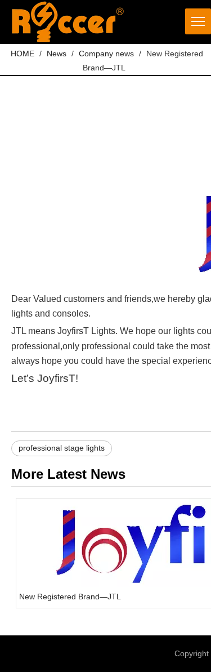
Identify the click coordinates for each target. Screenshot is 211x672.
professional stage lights (62, 447)
